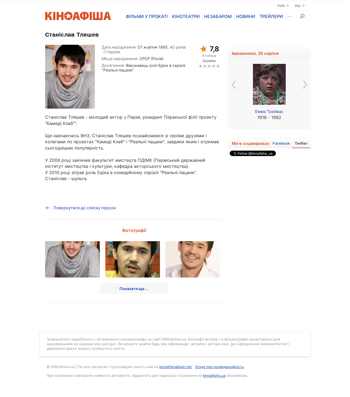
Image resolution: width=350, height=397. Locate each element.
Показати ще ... (133, 288)
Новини (245, 16)
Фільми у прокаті (147, 16)
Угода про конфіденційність (219, 367)
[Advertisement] (269, 241)
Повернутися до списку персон (84, 207)
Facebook (281, 143)
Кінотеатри (186, 16)
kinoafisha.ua (214, 375)
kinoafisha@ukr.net (175, 367)
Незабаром (218, 16)
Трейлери (271, 16)
